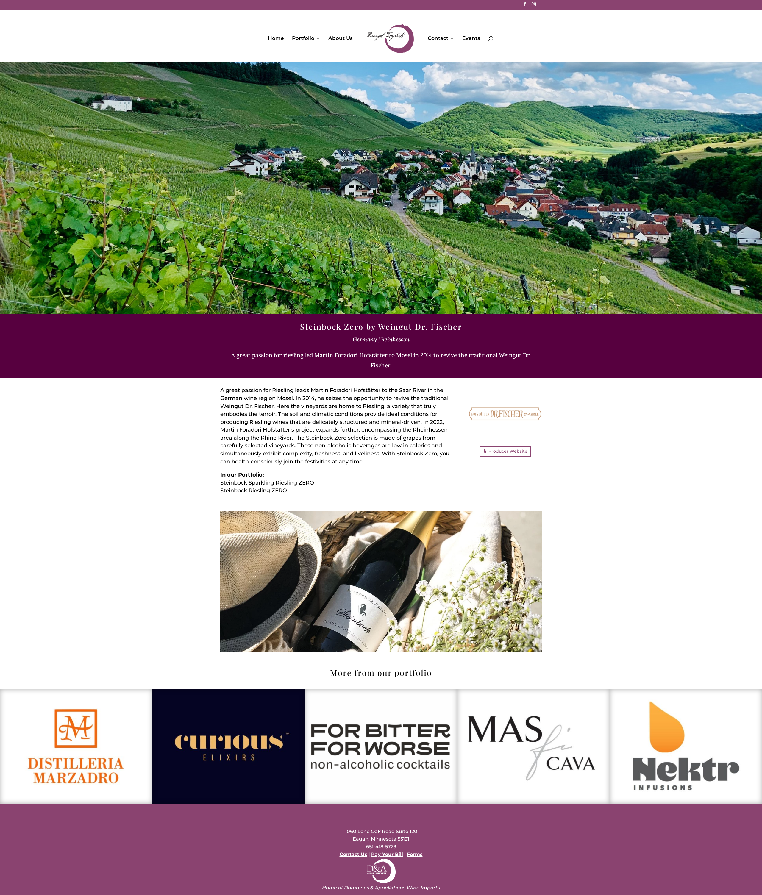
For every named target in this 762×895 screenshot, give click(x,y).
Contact (438, 38)
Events (471, 38)
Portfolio (303, 38)
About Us (340, 38)
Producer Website (507, 451)
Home (276, 38)
